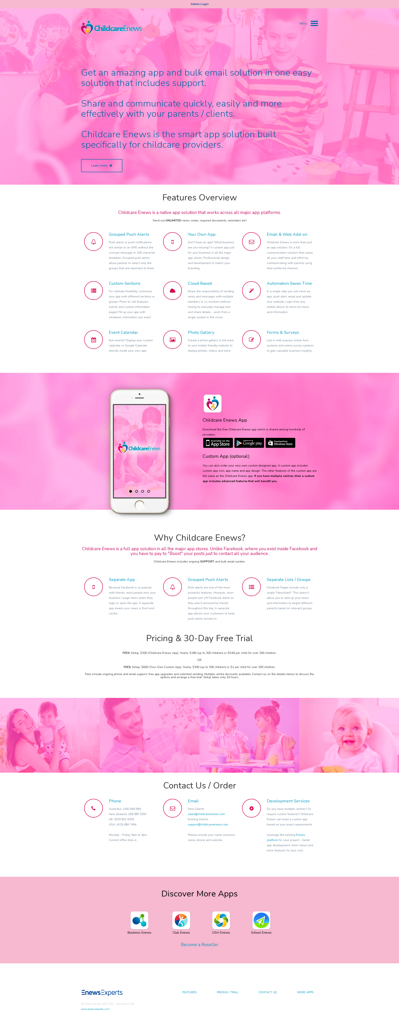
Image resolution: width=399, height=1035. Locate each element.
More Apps (305, 992)
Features (189, 992)
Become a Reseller (199, 945)
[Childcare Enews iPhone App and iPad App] (218, 443)
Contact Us (268, 992)
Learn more (99, 165)
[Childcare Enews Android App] (249, 443)
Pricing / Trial (227, 992)
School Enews (261, 932)
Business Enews (139, 932)
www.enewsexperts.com (95, 1009)
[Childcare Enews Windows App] (280, 443)
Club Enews (181, 932)
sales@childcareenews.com (206, 814)
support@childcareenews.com (208, 824)
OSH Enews (221, 932)
